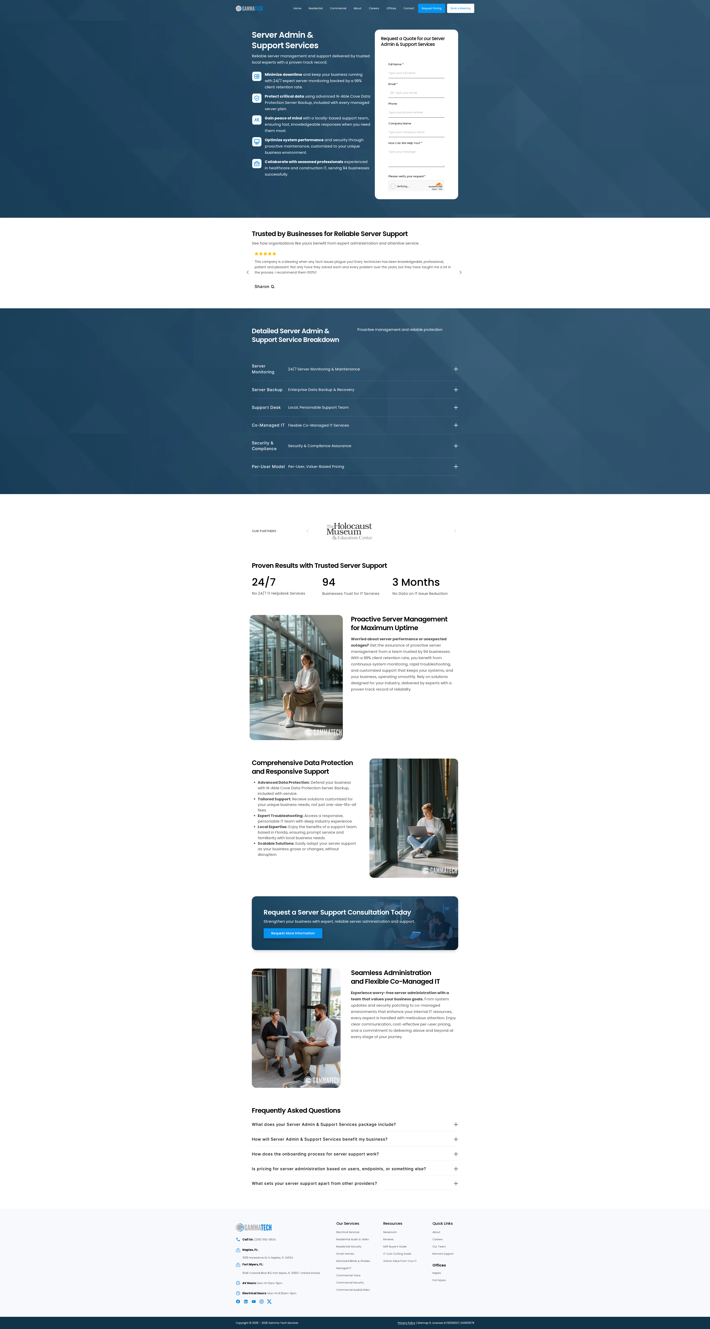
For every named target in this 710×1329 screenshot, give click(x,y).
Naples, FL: (250, 1249)
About (357, 8)
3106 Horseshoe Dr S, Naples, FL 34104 (267, 1257)
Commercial (338, 8)
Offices (391, 8)
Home (297, 8)
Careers (374, 8)
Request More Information (293, 933)
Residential (316, 8)
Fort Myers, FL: (252, 1264)
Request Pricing (432, 8)
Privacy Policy (406, 1323)
